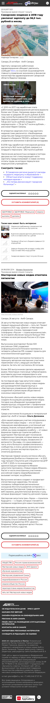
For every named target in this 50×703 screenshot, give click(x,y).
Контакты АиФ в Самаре (14, 627)
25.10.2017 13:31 (7, 9)
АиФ (22, 57)
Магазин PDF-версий (12, 612)
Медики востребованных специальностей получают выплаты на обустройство (26, 227)
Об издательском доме (14, 609)
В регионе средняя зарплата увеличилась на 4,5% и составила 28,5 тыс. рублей (27, 235)
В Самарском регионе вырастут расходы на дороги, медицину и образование (24, 173)
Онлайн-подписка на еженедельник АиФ (23, 615)
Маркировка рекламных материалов (20, 631)
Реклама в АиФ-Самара (13, 619)
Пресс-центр (33, 609)
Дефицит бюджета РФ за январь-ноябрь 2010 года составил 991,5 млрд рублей (27, 249)
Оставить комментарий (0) (25, 202)
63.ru (13, 71)
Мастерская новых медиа (12, 314)
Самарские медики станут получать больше (27, 256)
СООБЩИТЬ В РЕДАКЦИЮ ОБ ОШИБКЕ (19, 634)
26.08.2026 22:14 (7, 270)
